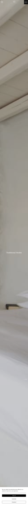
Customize (14, 498)
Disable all (14, 502)
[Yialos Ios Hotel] (14, 2)
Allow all (14, 495)
